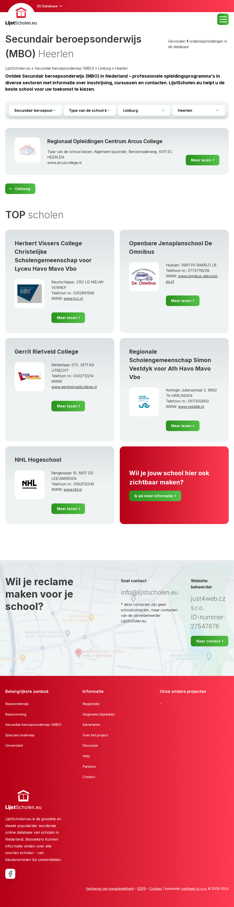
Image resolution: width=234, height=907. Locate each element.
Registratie (90, 704)
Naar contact (208, 641)
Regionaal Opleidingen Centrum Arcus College (104, 141)
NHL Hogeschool (38, 459)
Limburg (104, 68)
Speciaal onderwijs (20, 735)
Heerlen (121, 68)
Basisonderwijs (17, 704)
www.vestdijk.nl (191, 406)
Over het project (95, 735)
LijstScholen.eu (18, 68)
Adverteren (91, 724)
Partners (89, 766)
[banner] (21, 15)
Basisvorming (15, 714)
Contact (88, 777)
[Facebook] (10, 874)
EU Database (47, 6)
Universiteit (14, 745)
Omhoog (22, 188)
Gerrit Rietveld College (46, 351)
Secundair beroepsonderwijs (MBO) (64, 68)
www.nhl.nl (73, 489)
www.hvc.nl (73, 298)
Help (86, 756)
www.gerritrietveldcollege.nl (74, 387)
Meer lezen (201, 160)
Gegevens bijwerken (98, 714)
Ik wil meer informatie (153, 496)
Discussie (90, 745)
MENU (223, 19)
